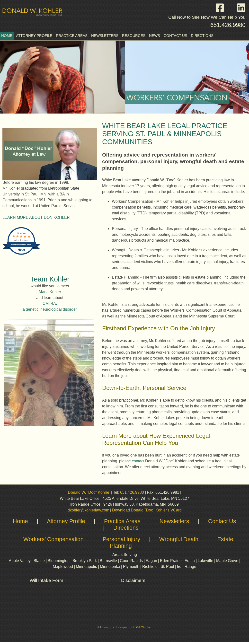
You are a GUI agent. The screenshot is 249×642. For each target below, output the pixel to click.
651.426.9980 (227, 25)
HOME (6, 36)
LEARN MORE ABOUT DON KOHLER (36, 217)
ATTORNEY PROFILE (34, 36)
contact (138, 461)
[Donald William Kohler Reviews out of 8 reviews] (21, 254)
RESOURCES (133, 36)
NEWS (154, 36)
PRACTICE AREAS (72, 36)
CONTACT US (175, 36)
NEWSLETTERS (104, 36)
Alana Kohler (49, 292)
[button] (222, 7)
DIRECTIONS (202, 36)
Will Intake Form (46, 580)
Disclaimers (134, 580)
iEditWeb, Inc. (143, 627)
